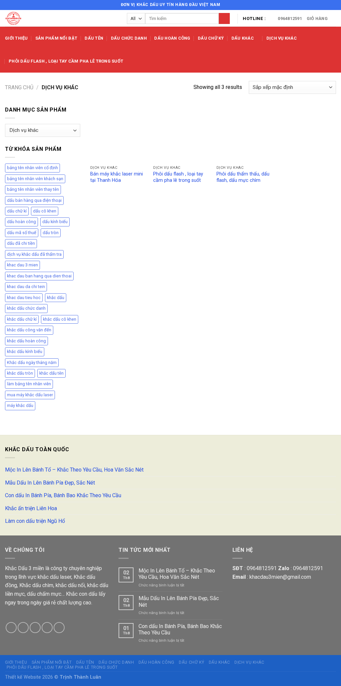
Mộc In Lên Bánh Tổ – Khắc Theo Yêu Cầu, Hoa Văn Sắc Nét (74, 470)
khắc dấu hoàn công (26, 340)
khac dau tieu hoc (24, 297)
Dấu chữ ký (211, 38)
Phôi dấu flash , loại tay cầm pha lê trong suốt (66, 61)
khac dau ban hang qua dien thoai (39, 275)
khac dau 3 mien (22, 264)
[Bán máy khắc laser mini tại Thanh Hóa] (118, 134)
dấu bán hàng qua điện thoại (34, 200)
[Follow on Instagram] (320, 5)
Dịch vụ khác (281, 38)
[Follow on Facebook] (314, 5)
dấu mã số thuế (21, 232)
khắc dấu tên (51, 373)
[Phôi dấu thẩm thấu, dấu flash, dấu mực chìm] (244, 134)
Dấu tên (94, 38)
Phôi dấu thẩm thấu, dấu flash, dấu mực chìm (242, 177)
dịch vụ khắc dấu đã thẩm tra (34, 254)
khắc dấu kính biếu (24, 351)
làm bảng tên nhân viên (29, 383)
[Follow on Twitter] (326, 5)
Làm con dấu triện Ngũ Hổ (35, 521)
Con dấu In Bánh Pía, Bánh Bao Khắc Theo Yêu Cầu (63, 495)
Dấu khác (242, 38)
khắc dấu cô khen (59, 319)
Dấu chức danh (129, 38)
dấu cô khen (44, 210)
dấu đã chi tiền (21, 243)
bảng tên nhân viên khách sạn (35, 178)
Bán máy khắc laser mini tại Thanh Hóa (116, 177)
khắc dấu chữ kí (22, 319)
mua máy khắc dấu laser (30, 394)
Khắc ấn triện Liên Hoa (31, 508)
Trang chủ (19, 87)
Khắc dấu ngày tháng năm (32, 362)
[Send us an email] (333, 5)
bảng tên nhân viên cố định (32, 167)
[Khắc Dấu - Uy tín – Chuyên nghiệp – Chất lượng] (61, 18)
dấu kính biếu (55, 221)
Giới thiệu (16, 38)
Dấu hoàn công (172, 38)
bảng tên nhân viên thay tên (33, 189)
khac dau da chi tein (26, 286)
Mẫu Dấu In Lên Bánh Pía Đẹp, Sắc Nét (50, 483)
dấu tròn (51, 232)
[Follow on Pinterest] (59, 627)
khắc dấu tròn (20, 373)
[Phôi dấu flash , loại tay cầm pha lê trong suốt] (181, 134)
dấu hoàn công (21, 221)
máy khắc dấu (20, 405)
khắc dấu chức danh (26, 308)
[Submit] (224, 18)
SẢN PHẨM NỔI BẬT (56, 38)
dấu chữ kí (17, 210)
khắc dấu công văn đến (29, 329)
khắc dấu (55, 297)
